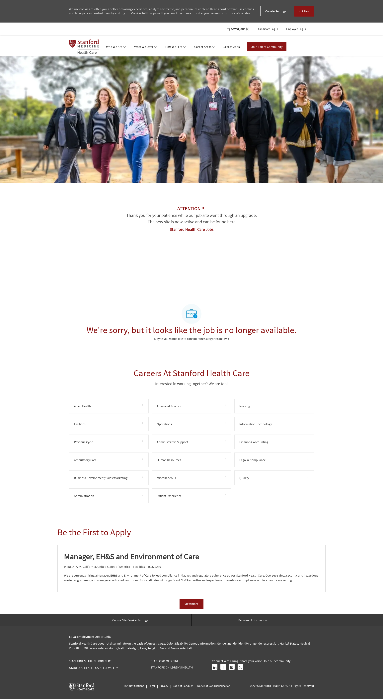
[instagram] (232, 667)
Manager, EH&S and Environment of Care (131, 556)
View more (191, 604)
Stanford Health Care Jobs (191, 229)
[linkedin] (214, 667)
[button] (275, 11)
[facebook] (223, 667)
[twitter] (240, 667)
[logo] (84, 46)
